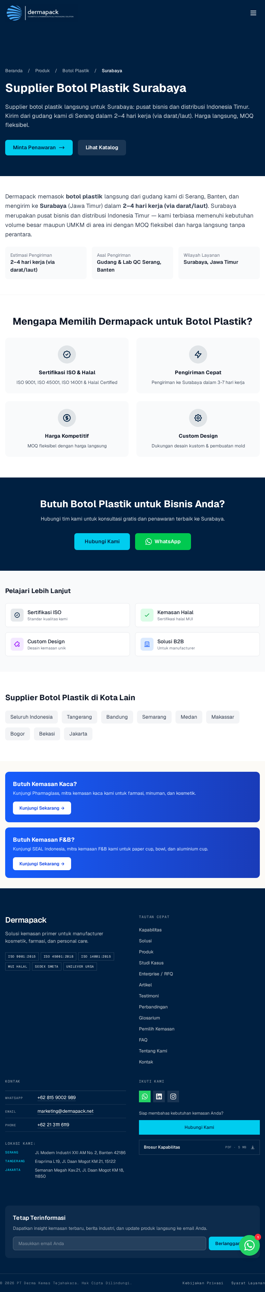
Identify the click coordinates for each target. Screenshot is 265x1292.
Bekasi (47, 733)
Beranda (14, 70)
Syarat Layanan (248, 1283)
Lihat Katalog (102, 147)
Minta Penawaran (34, 147)
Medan (189, 716)
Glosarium (149, 1018)
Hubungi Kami (102, 541)
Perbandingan (153, 1007)
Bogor (17, 733)
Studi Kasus (151, 963)
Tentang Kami (153, 1051)
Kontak (146, 1062)
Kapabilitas (150, 930)
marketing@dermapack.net (65, 1111)
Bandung (117, 716)
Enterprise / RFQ (156, 974)
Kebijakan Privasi (203, 1283)
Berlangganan (230, 1243)
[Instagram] (173, 1096)
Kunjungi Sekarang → (42, 808)
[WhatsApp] (145, 1096)
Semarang (154, 716)
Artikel (145, 985)
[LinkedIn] (159, 1096)
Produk (42, 70)
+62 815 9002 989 (56, 1097)
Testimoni (149, 996)
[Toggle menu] (253, 12)
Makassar (222, 716)
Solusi (145, 941)
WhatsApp (167, 541)
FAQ (143, 1040)
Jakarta (78, 733)
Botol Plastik (75, 70)
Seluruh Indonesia (31, 716)
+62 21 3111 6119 (53, 1125)
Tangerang (79, 716)
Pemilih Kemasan (157, 1029)
